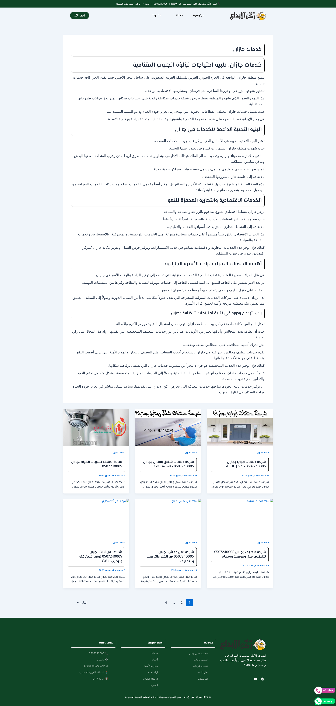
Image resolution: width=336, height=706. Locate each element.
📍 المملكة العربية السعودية (93, 672)
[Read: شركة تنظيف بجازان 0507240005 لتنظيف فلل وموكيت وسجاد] (240, 517)
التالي (82, 602)
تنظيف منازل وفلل (198, 653)
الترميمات (203, 678)
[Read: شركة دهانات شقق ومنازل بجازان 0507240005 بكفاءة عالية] (168, 427)
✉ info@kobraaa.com (96, 665)
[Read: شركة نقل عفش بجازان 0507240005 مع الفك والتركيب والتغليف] (168, 517)
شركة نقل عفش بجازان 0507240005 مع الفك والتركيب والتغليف (170, 557)
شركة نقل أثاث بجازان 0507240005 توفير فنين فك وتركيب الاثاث (100, 557)
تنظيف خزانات (200, 665)
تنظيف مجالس (200, 659)
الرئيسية (198, 15)
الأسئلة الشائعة (150, 678)
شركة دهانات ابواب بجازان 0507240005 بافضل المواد (245, 464)
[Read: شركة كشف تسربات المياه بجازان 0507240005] (96, 427)
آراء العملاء (152, 672)
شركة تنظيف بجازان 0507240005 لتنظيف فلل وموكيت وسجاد (240, 554)
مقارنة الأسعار (150, 665)
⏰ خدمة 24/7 (100, 678)
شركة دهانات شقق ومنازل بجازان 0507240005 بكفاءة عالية (168, 464)
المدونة (156, 15)
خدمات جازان (263, 453)
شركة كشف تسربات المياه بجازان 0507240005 (96, 464)
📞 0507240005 (98, 653)
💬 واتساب (102, 659)
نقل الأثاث (202, 672)
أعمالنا (155, 659)
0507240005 (161, 3)
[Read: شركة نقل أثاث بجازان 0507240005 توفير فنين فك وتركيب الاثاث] (96, 517)
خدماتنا (178, 15)
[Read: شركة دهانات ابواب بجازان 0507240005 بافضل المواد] (240, 427)
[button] (177, 16)
